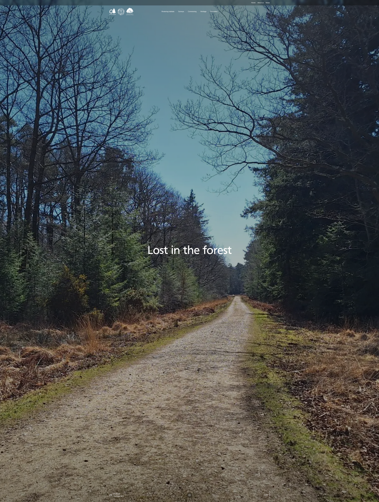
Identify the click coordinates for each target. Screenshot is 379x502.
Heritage (203, 11)
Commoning (192, 11)
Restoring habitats (168, 11)
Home (253, 3)
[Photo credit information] (189, 495)
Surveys (181, 11)
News (268, 3)
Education (214, 11)
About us (261, 3)
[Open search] (268, 11)
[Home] (121, 11)
